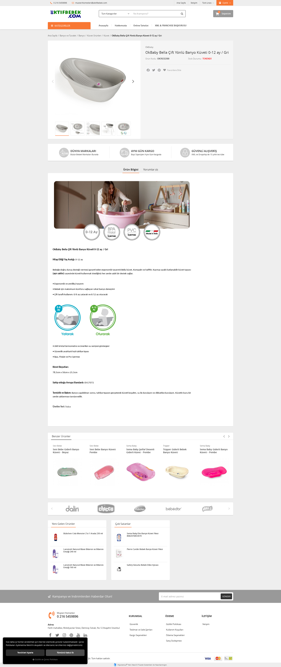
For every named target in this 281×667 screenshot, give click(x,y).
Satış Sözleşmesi (174, 640)
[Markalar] (65, 508)
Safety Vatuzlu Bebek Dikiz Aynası (142, 565)
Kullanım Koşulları (174, 629)
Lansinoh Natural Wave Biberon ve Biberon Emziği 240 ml (83, 550)
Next (133, 81)
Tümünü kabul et (65, 652)
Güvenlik (134, 624)
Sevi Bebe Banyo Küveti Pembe (103, 451)
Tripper (166, 445)
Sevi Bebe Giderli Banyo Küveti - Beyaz (66, 451)
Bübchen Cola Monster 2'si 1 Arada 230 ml (83, 533)
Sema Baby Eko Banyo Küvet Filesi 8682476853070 (142, 534)
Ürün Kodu (150, 58)
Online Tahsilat (140, 25)
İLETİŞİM (207, 616)
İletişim (194, 2)
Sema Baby (131, 445)
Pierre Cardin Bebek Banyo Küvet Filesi (145, 549)
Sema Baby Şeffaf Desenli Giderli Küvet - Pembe (140, 451)
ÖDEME (169, 616)
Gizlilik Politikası (173, 624)
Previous (52, 81)
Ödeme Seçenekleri (175, 635)
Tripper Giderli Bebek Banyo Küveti (175, 451)
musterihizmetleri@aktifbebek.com (91, 2)
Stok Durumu (194, 58)
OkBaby (149, 47)
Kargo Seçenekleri (138, 635)
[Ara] (182, 13)
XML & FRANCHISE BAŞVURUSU (171, 25)
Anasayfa (103, 25)
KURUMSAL (135, 616)
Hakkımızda (121, 25)
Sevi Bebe (57, 445)
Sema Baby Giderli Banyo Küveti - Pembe (214, 451)
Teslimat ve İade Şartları (141, 629)
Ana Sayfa (181, 2)
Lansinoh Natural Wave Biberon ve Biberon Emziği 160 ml (83, 566)
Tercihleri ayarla (25, 652)
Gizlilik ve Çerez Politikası (46, 659)
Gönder (226, 596)
